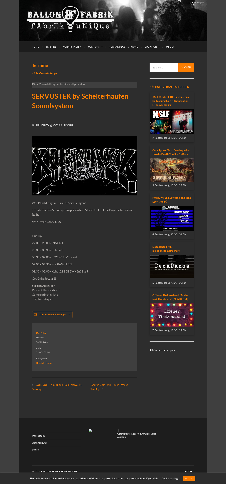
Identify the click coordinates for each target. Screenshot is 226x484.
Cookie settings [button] (170, 478)
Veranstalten (72, 46)
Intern (35, 449)
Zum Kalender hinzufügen (52, 314)
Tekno (48, 362)
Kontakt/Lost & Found (123, 46)
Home (35, 46)
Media (170, 46)
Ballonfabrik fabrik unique (59, 471)
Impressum (38, 435)
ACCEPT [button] (189, 478)
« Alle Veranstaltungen (45, 73)
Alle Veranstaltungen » (162, 350)
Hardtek (40, 362)
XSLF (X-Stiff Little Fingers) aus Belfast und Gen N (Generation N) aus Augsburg (170, 100)
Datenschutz (39, 442)
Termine (51, 46)
